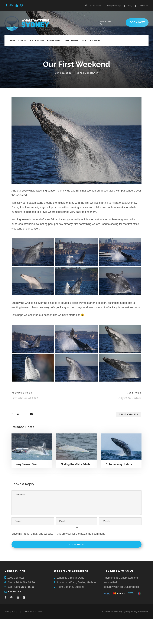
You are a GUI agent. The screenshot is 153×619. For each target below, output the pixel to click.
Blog (83, 41)
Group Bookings (114, 5)
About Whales (71, 41)
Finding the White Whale (76, 464)
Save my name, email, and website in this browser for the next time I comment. (58, 533)
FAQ (130, 5)
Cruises (22, 41)
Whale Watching (128, 414)
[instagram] (21, 5)
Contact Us (144, 5)
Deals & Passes (36, 41)
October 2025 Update (119, 464)
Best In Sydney (54, 41)
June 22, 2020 (63, 73)
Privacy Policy (10, 611)
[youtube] (17, 5)
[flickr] (11, 5)
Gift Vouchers (95, 5)
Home (12, 41)
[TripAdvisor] (11, 597)
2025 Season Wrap (27, 464)
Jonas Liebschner (87, 73)
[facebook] (6, 5)
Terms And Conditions (33, 611)
